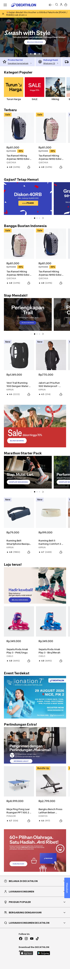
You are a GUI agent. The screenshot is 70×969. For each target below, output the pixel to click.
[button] (27, 54)
